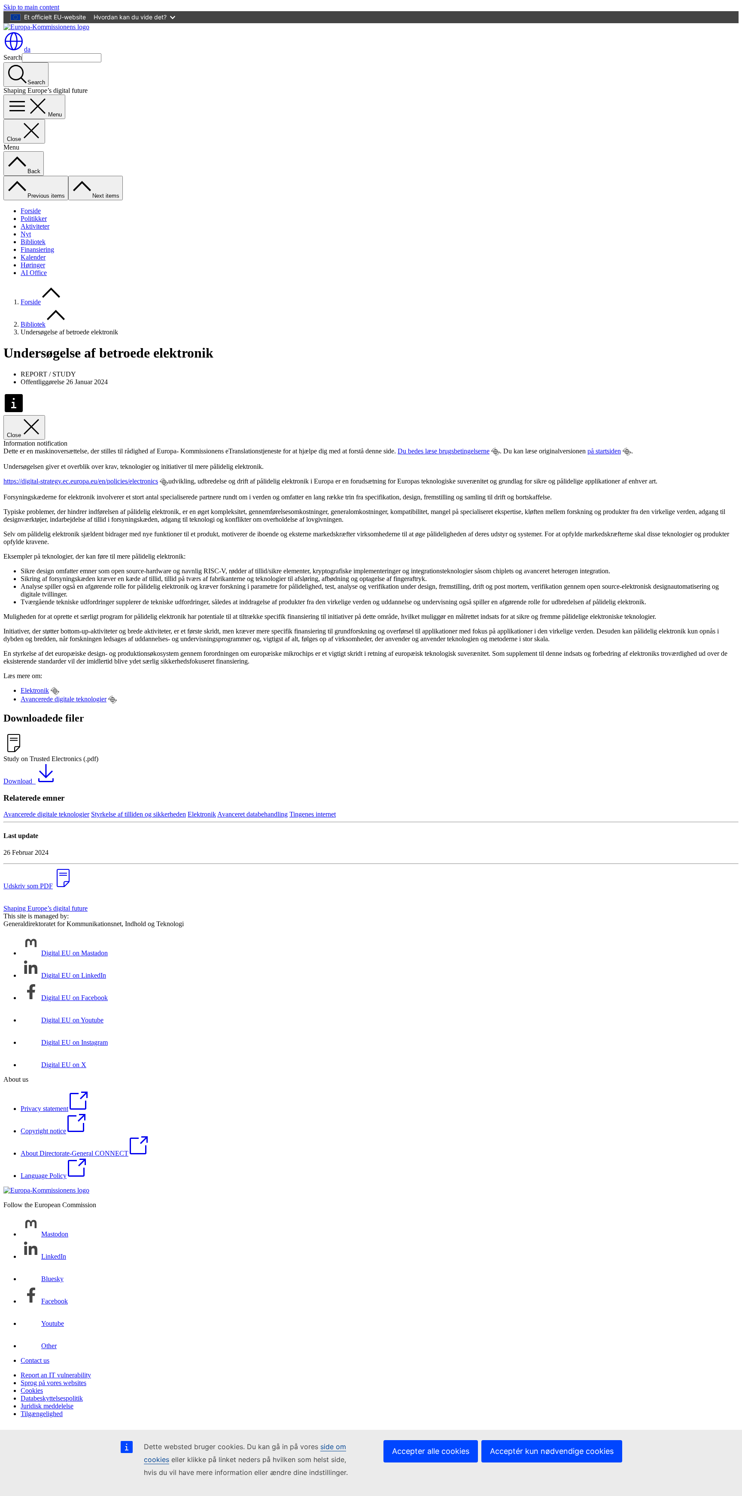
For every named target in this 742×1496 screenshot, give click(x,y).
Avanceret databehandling (252, 814)
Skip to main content (31, 7)
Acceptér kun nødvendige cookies (552, 1451)
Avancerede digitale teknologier (63, 699)
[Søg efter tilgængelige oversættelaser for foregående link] (495, 451)
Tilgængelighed (42, 1413)
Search (12, 57)
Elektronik (35, 690)
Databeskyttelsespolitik (52, 1398)
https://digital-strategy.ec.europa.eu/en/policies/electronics (80, 481)
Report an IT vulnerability (56, 1375)
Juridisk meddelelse (47, 1406)
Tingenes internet (312, 814)
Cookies (32, 1390)
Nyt (26, 234)
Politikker (34, 218)
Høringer (33, 265)
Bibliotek (33, 241)
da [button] (27, 49)
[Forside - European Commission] (46, 27)
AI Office (34, 272)
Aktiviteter (35, 226)
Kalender (33, 257)
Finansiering (37, 249)
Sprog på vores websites (53, 1382)
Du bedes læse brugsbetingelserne (444, 451)
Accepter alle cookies (430, 1451)
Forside (31, 210)
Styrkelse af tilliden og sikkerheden (138, 814)
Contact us (35, 1360)
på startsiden (604, 451)
